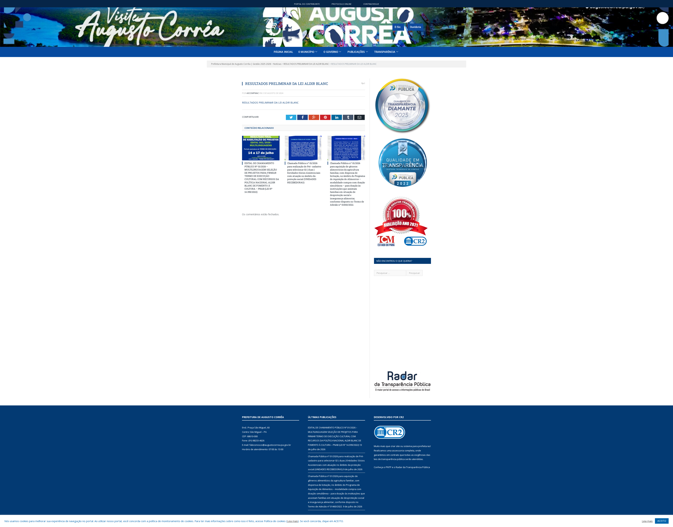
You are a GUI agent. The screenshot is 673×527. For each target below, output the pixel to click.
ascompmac (253, 93)
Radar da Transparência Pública (413, 467)
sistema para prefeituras (417, 446)
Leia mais (292, 521)
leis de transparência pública (389, 459)
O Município (306, 52)
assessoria (398, 450)
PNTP (388, 467)
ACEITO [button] (661, 520)
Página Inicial (283, 52)
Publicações (356, 52)
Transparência (384, 52)
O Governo (331, 52)
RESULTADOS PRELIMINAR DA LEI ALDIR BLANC (270, 102)
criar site (395, 446)
